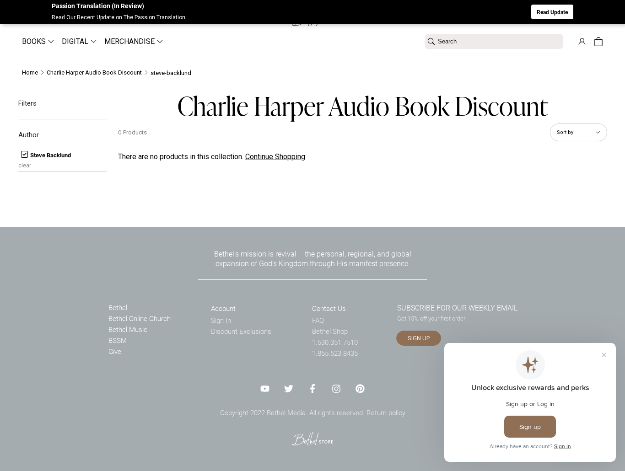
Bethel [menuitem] (117, 307)
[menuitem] (34, 41)
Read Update (552, 12)
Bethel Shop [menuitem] (330, 331)
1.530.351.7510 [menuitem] (335, 342)
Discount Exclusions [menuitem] (241, 331)
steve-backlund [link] (171, 73)
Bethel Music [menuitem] (127, 329)
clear (24, 165)
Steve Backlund (50, 155)
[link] (582, 41)
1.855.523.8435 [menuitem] (335, 353)
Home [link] (30, 72)
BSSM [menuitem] (117, 340)
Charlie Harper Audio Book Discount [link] (94, 72)
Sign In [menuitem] (221, 320)
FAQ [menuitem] (318, 320)
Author (28, 135)
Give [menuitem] (114, 351)
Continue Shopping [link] (275, 156)
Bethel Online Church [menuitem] (139, 318)
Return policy (385, 412)
